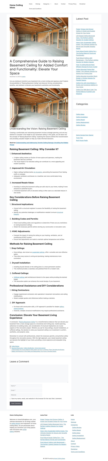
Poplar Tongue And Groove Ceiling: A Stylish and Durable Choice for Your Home (85, 31)
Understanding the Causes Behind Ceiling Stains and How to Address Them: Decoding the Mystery (38, 349)
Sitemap (37, 4)
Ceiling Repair (80, 120)
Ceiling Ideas (80, 114)
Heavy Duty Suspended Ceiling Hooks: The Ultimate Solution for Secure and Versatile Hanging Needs (54, 433)
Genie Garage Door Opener (84, 135)
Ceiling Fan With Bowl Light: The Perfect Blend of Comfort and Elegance (86, 92)
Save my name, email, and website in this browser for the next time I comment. (36, 398)
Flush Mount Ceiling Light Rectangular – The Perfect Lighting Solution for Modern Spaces (87, 60)
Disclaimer (82, 4)
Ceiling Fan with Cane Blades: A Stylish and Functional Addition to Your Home (86, 85)
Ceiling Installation (82, 117)
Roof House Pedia (82, 140)
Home (30, 4)
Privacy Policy (72, 4)
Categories (46, 4)
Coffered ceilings (19, 277)
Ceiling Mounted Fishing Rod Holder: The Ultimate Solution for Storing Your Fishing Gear (86, 71)
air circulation (38, 172)
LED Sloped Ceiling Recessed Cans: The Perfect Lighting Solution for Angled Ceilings (85, 38)
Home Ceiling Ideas (59, 458)
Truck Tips (79, 138)
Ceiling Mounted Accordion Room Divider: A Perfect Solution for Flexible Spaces (86, 78)
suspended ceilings (38, 252)
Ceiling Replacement (82, 122)
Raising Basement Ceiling (27, 322)
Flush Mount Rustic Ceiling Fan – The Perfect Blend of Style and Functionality (86, 53)
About (56, 4)
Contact (63, 4)
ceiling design (15, 423)
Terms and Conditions (35, 8)
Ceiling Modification (29, 348)
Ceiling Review (15, 346)
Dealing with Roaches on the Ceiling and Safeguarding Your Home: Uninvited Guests (34, 351)
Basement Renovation (17, 348)
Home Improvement (40, 348)
